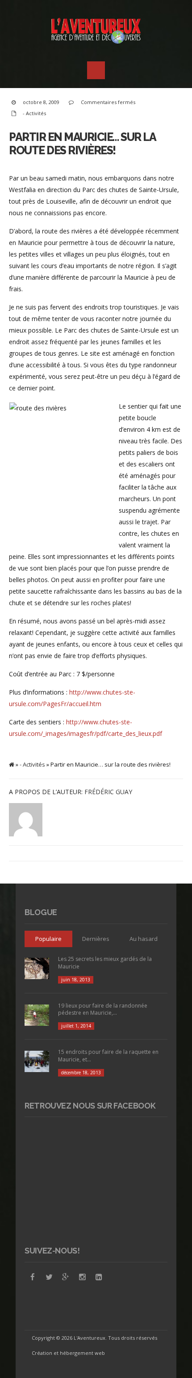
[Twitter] (49, 1277)
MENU (96, 70)
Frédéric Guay (108, 791)
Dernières (95, 939)
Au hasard (143, 939)
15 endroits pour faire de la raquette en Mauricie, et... (108, 1055)
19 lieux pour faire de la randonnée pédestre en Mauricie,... (102, 1009)
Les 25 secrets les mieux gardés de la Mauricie (105, 962)
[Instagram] (82, 1277)
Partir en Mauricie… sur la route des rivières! (82, 143)
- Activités (34, 113)
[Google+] (66, 1277)
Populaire (48, 939)
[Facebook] (33, 1277)
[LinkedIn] (99, 1277)
